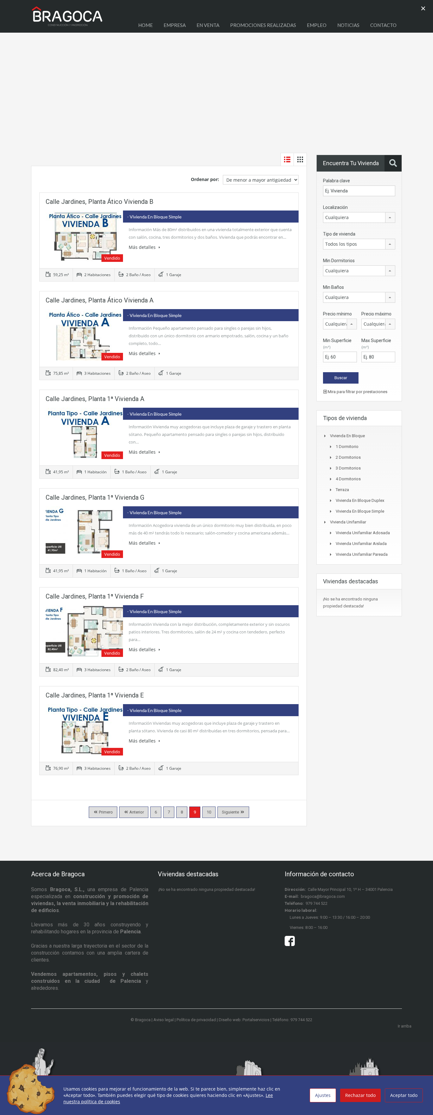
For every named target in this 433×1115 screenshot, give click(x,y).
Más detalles (143, 247)
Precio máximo (376, 313)
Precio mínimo (337, 313)
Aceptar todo (403, 1095)
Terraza (342, 489)
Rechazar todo (360, 1095)
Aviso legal (163, 1019)
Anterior (136, 812)
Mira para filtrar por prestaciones (357, 391)
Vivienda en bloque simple (360, 511)
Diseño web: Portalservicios (244, 1019)
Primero (105, 812)
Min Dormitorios (339, 260)
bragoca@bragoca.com (323, 896)
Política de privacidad (196, 1019)
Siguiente (230, 812)
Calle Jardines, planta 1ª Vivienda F (95, 596)
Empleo (316, 25)
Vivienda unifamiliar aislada (361, 543)
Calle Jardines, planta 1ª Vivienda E (95, 695)
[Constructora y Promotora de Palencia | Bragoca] (67, 19)
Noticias (348, 25)
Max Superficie (376, 343)
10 (209, 812)
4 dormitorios (348, 478)
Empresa (175, 25)
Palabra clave (336, 180)
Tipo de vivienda (339, 234)
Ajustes (323, 1095)
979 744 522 (316, 903)
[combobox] (359, 217)
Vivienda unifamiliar (348, 522)
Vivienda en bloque (347, 435)
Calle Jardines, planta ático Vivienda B (99, 201)
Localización (335, 207)
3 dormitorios (348, 468)
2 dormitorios (348, 457)
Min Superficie (337, 343)
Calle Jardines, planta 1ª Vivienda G (95, 497)
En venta (208, 25)
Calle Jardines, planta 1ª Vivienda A (95, 399)
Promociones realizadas (263, 25)
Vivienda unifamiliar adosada (363, 532)
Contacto (383, 25)
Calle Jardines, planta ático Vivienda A (99, 300)
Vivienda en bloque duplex (360, 500)
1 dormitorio (347, 446)
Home (145, 25)
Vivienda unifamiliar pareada (362, 554)
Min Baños (333, 287)
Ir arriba (404, 1026)
